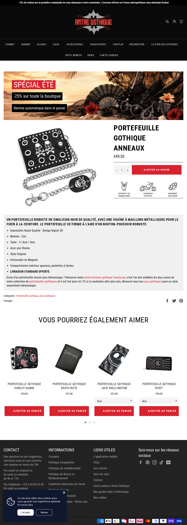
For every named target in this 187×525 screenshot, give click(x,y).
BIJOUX (41, 44)
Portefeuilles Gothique (27, 295)
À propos (54, 456)
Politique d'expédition (61, 462)
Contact (98, 480)
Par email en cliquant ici (18, 470)
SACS (56, 44)
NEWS (90, 55)
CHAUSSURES (98, 44)
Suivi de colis (101, 474)
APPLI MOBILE (73, 55)
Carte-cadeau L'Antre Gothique (111, 486)
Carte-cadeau (109, 55)
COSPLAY (118, 44)
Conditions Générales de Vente (67, 484)
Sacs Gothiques (47, 295)
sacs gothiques (153, 281)
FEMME (9, 44)
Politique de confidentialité (65, 468)
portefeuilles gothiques (43, 281)
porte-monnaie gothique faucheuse (104, 277)
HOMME (25, 44)
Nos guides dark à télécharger (111, 491)
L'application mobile (105, 456)
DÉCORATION (136, 44)
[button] (85, 422)
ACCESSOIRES (74, 44)
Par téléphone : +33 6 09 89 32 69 (24, 484)
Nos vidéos (100, 497)
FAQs (97, 462)
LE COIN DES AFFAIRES (164, 44)
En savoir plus (25, 504)
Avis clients (100, 468)
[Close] (64, 492)
